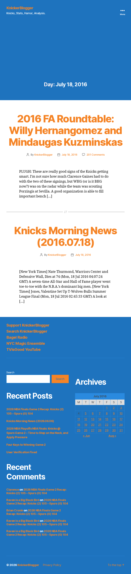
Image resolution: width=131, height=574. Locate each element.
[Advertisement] (65, 57)
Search (10, 372)
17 (120, 419)
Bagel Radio (16, 337)
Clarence (12, 489)
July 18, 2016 (69, 154)
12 (85, 419)
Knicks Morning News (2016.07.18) (65, 236)
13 (92, 419)
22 (106, 424)
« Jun (86, 435)
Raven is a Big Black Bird (22, 500)
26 (85, 430)
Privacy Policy (52, 565)
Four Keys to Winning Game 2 (26, 444)
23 (114, 424)
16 (113, 419)
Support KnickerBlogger (27, 325)
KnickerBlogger (19, 8)
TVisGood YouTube (23, 349)
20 (92, 424)
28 (99, 430)
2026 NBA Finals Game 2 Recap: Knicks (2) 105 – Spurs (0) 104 (36, 491)
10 (121, 413)
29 (106, 430)
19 (85, 424)
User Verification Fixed (21, 452)
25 (78, 430)
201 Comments (96, 154)
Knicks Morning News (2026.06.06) (30, 421)
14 (99, 419)
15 (106, 419)
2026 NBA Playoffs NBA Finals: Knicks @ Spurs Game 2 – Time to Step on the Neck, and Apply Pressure (37, 433)
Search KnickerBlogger (26, 331)
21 (99, 424)
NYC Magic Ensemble (25, 343)
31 (121, 430)
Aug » (112, 435)
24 (121, 424)
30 (114, 430)
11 (78, 419)
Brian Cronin (14, 510)
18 (78, 424)
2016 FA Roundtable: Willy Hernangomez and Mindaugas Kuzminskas (65, 130)
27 (92, 430)
